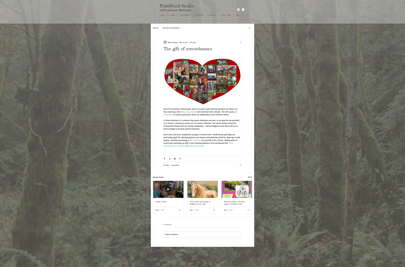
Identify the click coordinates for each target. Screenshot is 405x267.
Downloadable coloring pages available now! (234, 202)
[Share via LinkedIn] (175, 159)
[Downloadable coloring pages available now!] (236, 189)
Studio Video (161, 201)
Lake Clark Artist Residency (171, 28)
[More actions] (240, 42)
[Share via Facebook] (164, 159)
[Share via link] (180, 159)
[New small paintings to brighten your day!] (202, 189)
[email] (238, 9)
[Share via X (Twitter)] (170, 159)
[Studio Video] (168, 189)
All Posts (155, 28)
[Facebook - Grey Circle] (243, 9)
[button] (249, 28)
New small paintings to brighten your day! (200, 202)
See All (250, 177)
